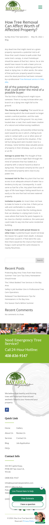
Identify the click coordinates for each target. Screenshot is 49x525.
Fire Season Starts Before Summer (19, 303)
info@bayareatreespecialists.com (19, 483)
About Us (9, 433)
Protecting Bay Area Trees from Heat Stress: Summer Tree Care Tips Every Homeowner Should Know (23, 275)
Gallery (19, 428)
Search (40, 260)
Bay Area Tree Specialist (17, 37)
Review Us (20, 433)
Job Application (23, 443)
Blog (7, 40)
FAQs (7, 448)
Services (8, 438)
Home (7, 428)
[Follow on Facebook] (7, 410)
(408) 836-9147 (12, 478)
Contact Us (21, 438)
